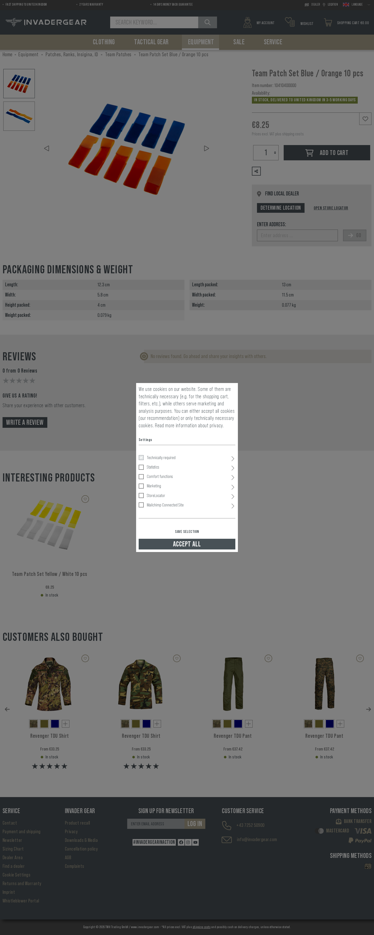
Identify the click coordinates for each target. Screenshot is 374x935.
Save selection (187, 532)
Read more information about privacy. (189, 425)
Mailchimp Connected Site (165, 505)
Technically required (161, 457)
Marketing (154, 486)
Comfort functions (160, 476)
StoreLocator (156, 495)
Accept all (187, 544)
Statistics (153, 467)
